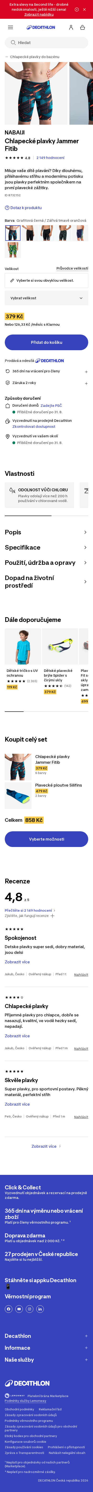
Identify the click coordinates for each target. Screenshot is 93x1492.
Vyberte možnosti (46, 839)
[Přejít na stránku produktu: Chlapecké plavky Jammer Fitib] (18, 767)
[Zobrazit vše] (7, 57)
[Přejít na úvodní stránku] (40, 27)
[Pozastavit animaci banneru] (77, 9)
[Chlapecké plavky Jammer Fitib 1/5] (36, 93)
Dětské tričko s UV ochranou (22, 673)
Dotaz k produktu (26, 208)
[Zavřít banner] (84, 9)
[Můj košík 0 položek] (82, 27)
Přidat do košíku (46, 342)
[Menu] (10, 27)
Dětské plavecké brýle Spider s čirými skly (58, 675)
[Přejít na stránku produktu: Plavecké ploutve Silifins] (18, 795)
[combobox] (46, 298)
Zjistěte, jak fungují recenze (27, 916)
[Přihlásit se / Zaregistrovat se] (71, 27)
